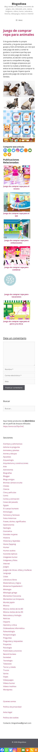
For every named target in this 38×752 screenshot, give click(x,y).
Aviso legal (7, 712)
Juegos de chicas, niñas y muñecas (17, 570)
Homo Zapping (9, 544)
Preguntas (7, 638)
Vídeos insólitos (9, 686)
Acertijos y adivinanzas (12, 444)
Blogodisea (19, 4)
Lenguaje (7, 573)
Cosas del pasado (10, 502)
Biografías (7, 473)
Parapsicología (9, 634)
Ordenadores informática (13, 628)
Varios (5, 673)
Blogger (6, 476)
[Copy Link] (5, 154)
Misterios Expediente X (12, 586)
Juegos (6, 566)
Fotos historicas (9, 518)
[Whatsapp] (9, 150)
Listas (5, 576)
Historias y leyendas (11, 541)
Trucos (6, 670)
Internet (6, 563)
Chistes (6, 486)
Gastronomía (8, 524)
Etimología (7, 512)
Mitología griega (10, 592)
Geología (7, 528)
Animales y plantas (11, 450)
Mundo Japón (9, 602)
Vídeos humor (9, 683)
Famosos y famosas (11, 515)
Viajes (5, 676)
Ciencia (6, 489)
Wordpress (7, 689)
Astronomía (8, 469)
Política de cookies (11, 717)
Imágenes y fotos (10, 560)
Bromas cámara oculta (12, 482)
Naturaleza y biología (12, 615)
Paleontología (9, 631)
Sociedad (7, 657)
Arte (5, 466)
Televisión (7, 664)
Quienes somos (9, 701)
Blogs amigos (8, 479)
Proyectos (7, 644)
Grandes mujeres (10, 534)
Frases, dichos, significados (14, 521)
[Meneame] (26, 150)
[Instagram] (17, 150)
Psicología (7, 647)
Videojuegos (8, 680)
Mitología (7, 589)
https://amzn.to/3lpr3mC (13, 426)
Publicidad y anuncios (12, 651)
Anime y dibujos (10, 453)
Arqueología (8, 460)
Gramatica (7, 531)
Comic (5, 495)
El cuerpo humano (11, 508)
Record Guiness (9, 654)
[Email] (30, 150)
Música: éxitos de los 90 (13, 612)
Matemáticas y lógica (12, 583)
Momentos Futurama (12, 596)
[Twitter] (13, 150)
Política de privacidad (12, 707)
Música (6, 605)
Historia (6, 537)
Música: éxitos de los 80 (13, 609)
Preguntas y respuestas (13, 641)
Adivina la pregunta (11, 447)
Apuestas (7, 457)
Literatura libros (10, 579)
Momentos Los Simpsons (13, 599)
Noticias (6, 618)
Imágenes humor (10, 557)
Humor (6, 547)
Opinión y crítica (10, 625)
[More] (9, 154)
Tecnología (7, 660)
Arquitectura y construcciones (15, 463)
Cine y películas (9, 492)
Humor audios (9, 550)
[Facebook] (5, 150)
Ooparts (6, 622)
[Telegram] (22, 150)
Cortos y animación (11, 499)
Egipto (6, 505)
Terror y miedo (9, 667)
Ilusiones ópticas (10, 554)
